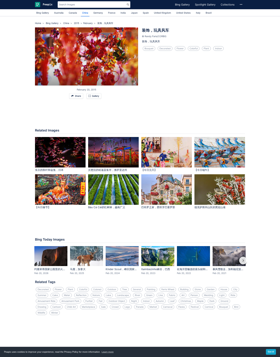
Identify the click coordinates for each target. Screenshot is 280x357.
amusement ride (46, 301)
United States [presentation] (183, 12)
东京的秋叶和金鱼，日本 (49, 170)
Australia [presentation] (59, 12)
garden (211, 289)
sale (103, 306)
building (184, 289)
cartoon (56, 306)
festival (195, 306)
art (183, 295)
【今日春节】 (43, 207)
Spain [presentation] (146, 12)
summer (42, 295)
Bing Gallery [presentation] (42, 12)
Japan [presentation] (134, 12)
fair (101, 301)
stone (198, 289)
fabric (172, 295)
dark (212, 301)
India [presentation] (123, 12)
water (67, 295)
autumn (160, 301)
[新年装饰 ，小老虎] (135, 56)
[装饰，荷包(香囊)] (38, 56)
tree (124, 289)
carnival (209, 306)
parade (140, 306)
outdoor (111, 289)
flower (180, 48)
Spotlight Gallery (205, 4)
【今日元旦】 (149, 170)
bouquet (149, 48)
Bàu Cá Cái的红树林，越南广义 (106, 207)
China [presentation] (85, 12)
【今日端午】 (202, 170)
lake (108, 295)
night (134, 301)
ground (224, 301)
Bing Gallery (182, 4)
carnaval (167, 306)
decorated (165, 48)
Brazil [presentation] (208, 12)
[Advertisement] (140, 115)
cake (55, 295)
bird (236, 306)
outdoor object (117, 301)
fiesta (181, 306)
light (222, 295)
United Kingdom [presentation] (162, 12)
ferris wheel (167, 289)
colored (97, 289)
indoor (218, 48)
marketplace (88, 306)
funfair (89, 301)
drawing (42, 306)
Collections (227, 4)
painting (151, 289)
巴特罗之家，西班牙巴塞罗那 (158, 207)
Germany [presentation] (98, 12)
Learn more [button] (108, 352)
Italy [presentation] (198, 12)
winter (54, 312)
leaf (172, 301)
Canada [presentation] (73, 12)
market (153, 306)
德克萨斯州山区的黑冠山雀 (210, 207)
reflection (81, 295)
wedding (208, 295)
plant (206, 48)
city (235, 289)
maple (200, 301)
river (137, 295)
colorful (194, 48)
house (224, 289)
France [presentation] (111, 12)
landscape (123, 295)
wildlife (41, 312)
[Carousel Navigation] (140, 262)
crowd (115, 306)
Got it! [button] (271, 352)
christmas (186, 301)
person (194, 295)
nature (96, 295)
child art (71, 306)
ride (233, 295)
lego (127, 306)
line (160, 295)
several (137, 289)
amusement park (70, 301)
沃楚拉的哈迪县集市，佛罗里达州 (107, 170)
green (149, 295)
